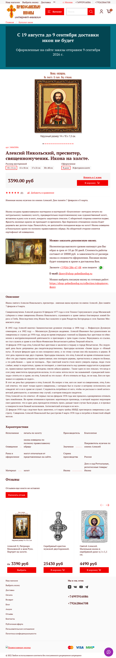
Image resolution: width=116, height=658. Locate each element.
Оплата (9, 595)
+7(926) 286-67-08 (70, 267)
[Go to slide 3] (47, 143)
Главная (10, 22)
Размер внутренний (16, 163)
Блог (8, 604)
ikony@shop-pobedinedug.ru (75, 273)
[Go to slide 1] (43, 143)
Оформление (68, 163)
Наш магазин (13, 2)
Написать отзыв (16, 495)
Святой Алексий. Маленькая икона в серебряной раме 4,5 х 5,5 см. (93, 550)
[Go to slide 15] (70, 143)
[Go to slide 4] (49, 143)
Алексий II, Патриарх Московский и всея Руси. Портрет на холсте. (20, 548)
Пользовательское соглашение (20, 628)
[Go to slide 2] (45, 143)
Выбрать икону (30, 2)
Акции (9, 609)
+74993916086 (83, 2)
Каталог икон (26, 22)
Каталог (57, 11)
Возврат (9, 599)
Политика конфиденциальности (21, 633)
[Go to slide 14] (68, 143)
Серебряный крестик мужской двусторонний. (56, 547)
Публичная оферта (14, 624)
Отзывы (9, 614)
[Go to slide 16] (72, 143)
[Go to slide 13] (66, 143)
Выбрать (21, 570)
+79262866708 (102, 2)
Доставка (46, 2)
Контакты (10, 618)
